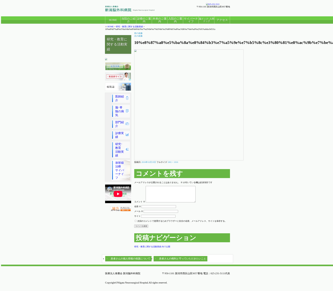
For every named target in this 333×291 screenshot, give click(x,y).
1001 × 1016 (173, 162)
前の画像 (138, 33)
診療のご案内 (144, 20)
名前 (137, 206)
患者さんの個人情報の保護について (130, 258)
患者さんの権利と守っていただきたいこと (182, 258)
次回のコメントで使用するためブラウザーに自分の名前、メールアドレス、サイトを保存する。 (182, 221)
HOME (113, 19)
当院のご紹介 (128, 20)
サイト (137, 216)
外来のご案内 (160, 20)
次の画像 (138, 36)
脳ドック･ (206, 19)
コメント (139, 202)
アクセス (222, 19)
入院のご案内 (175, 20)
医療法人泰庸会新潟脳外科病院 (130, 8)
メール (138, 211)
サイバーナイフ (191, 20)
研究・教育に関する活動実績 (129, 26)
